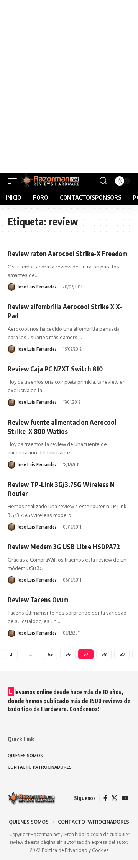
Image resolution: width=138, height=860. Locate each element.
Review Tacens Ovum (38, 599)
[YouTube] (125, 798)
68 (104, 653)
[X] (114, 798)
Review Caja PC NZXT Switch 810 (55, 369)
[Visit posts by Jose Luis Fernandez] (11, 287)
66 (68, 653)
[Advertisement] (69, 86)
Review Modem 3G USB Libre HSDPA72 (64, 546)
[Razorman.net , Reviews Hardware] (50, 181)
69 (122, 653)
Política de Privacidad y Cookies (75, 850)
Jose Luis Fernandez (37, 287)
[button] (14, 181)
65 (50, 653)
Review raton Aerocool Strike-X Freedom (67, 253)
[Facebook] (105, 798)
